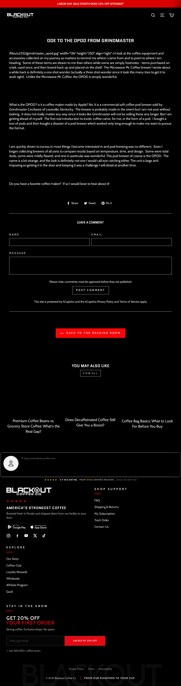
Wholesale (13, 578)
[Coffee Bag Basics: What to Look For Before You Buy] (147, 400)
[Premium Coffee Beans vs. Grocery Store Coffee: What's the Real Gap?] (33, 400)
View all (90, 373)
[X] (35, 536)
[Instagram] (8, 536)
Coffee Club (13, 565)
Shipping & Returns (106, 507)
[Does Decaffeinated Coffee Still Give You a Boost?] (90, 399)
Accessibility (105, 668)
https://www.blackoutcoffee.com (39, 458)
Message (17, 253)
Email (97, 234)
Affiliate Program (17, 585)
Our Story (12, 559)
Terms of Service (129, 301)
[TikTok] (44, 536)
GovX (9, 591)
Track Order (101, 520)
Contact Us (101, 526)
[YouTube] (26, 536)
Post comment (90, 290)
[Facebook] (17, 536)
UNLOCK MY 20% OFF (85, 640)
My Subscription (104, 513)
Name (14, 234)
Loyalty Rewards (16, 572)
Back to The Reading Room (93, 333)
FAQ (97, 500)
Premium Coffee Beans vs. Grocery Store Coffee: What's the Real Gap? (33, 426)
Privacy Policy (105, 301)
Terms (91, 668)
